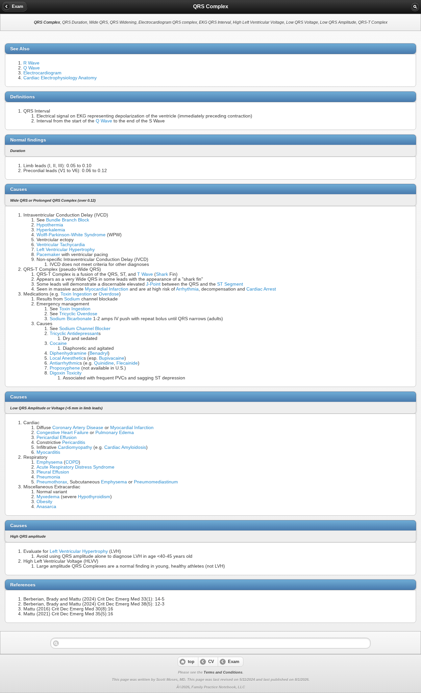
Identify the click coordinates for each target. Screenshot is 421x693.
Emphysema (49, 462)
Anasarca (46, 506)
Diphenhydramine (68, 353)
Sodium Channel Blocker (85, 328)
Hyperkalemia (51, 229)
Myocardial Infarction (106, 289)
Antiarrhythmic (65, 363)
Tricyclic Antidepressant (74, 333)
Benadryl (98, 353)
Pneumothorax (52, 481)
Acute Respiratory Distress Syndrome (75, 467)
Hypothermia (50, 224)
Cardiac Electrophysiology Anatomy (60, 77)
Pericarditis (73, 442)
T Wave (145, 274)
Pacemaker (48, 254)
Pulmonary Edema (114, 432)
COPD (72, 462)
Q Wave (31, 67)
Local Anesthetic (67, 358)
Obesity (44, 501)
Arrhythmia (187, 289)
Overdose (109, 294)
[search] (415, 6)
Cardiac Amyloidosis (125, 447)
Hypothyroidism (94, 496)
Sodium (72, 298)
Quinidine (104, 363)
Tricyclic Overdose (78, 313)
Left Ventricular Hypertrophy (66, 249)
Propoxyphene (65, 368)
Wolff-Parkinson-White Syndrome (71, 234)
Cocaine (58, 343)
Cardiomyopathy (75, 447)
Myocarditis (48, 452)
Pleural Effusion (53, 472)
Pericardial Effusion (57, 437)
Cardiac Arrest (261, 289)
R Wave (31, 63)
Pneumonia (48, 477)
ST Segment (230, 284)
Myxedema (48, 496)
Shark (162, 274)
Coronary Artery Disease (77, 427)
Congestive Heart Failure (62, 432)
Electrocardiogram (42, 72)
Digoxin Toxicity (66, 373)
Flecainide (127, 363)
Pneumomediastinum (156, 481)
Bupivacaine (111, 358)
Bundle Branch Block (67, 220)
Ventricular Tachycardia (61, 244)
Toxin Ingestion (76, 294)
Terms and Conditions (223, 672)
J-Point (153, 284)
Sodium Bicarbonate (71, 318)
